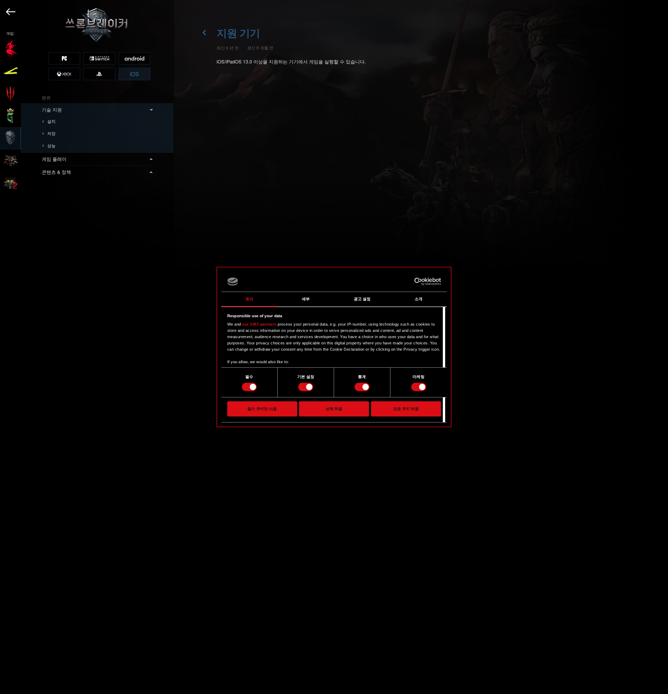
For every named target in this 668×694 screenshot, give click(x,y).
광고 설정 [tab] (362, 299)
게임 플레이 (54, 158)
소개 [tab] (418, 299)
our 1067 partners (259, 324)
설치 (51, 121)
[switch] (305, 387)
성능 (51, 146)
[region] (87, 347)
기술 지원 (52, 109)
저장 (51, 133)
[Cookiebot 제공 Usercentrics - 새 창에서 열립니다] (418, 281)
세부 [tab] (306, 299)
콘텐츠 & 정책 (56, 171)
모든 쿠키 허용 (406, 409)
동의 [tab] (249, 299)
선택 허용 (334, 409)
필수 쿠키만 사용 (262, 409)
